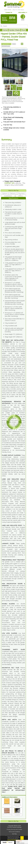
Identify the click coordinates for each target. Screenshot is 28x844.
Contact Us (8, 12)
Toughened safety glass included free (17, 814)
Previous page (6, 44)
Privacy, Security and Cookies (14, 829)
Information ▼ (22, 12)
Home (5, 30)
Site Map (14, 834)
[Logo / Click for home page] (14, 4)
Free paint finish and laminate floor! (14, 122)
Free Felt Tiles (7, 125)
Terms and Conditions (14, 831)
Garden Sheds (14, 30)
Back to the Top (13, 190)
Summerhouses (6, 46)
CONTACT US (9, 183)
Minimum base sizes (7, 804)
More (23, 30)
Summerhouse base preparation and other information (17, 805)
